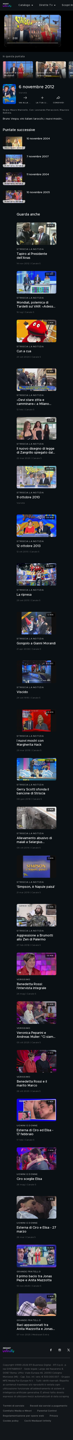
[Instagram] (59, 1350)
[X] (68, 1350)
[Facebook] (50, 1350)
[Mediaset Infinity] (7, 5)
